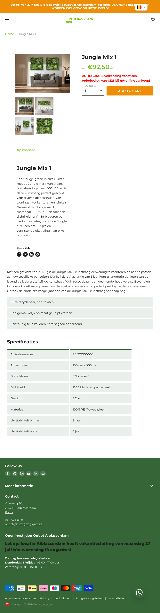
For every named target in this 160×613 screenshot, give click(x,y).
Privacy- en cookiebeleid (55, 598)
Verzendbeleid (117, 598)
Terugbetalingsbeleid (89, 598)
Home (9, 34)
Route (9, 512)
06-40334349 (14, 519)
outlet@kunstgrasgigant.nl (23, 524)
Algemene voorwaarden (20, 598)
